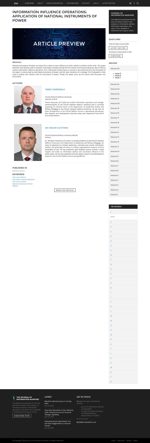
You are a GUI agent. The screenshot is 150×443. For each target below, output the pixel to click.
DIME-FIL (15, 186)
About (40, 3)
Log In (96, 3)
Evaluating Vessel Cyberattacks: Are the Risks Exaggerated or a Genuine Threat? (58, 423)
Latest (135, 440)
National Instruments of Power (22, 184)
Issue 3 (118, 73)
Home (113, 440)
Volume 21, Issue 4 (18, 171)
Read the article (65, 190)
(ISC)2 (113, 217)
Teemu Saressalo (55, 89)
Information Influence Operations (23, 179)
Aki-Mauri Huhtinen (56, 128)
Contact (86, 3)
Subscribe (29, 3)
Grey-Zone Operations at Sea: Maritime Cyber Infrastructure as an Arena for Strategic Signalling (59, 412)
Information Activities (19, 182)
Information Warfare (19, 177)
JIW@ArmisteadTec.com (87, 422)
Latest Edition (108, 3)
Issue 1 (118, 78)
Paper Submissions (55, 3)
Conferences (72, 3)
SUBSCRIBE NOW (22, 416)
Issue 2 (118, 76)
